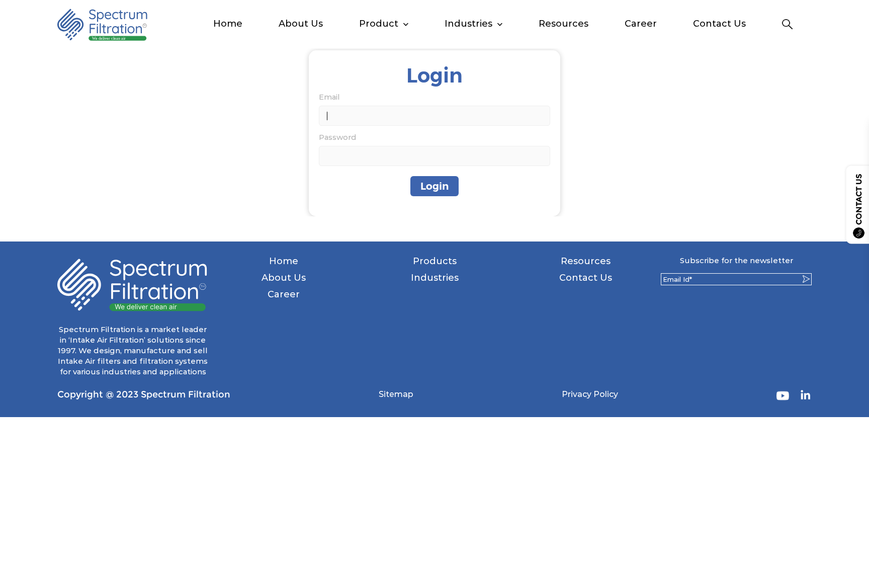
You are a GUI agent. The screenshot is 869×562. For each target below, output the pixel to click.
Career (641, 23)
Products (435, 261)
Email (329, 97)
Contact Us (719, 23)
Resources (563, 23)
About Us (301, 23)
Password (338, 137)
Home (227, 23)
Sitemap (396, 394)
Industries (435, 277)
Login (434, 186)
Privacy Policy (590, 394)
